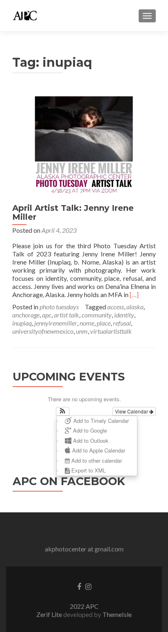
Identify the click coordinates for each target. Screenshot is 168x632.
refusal (122, 323)
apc (46, 315)
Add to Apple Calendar (98, 450)
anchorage (26, 315)
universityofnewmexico (42, 331)
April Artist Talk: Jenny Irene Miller (73, 212)
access (115, 307)
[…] (134, 294)
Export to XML (88, 470)
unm (82, 331)
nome (87, 323)
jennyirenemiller (55, 323)
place (104, 323)
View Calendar (132, 411)
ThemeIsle (117, 614)
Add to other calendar (96, 460)
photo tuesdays (59, 307)
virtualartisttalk (111, 331)
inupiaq (22, 323)
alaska (135, 307)
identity (124, 315)
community (97, 315)
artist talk (66, 315)
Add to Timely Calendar (100, 420)
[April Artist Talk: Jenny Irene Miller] (84, 143)
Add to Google (89, 430)
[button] (62, 411)
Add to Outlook (89, 440)
